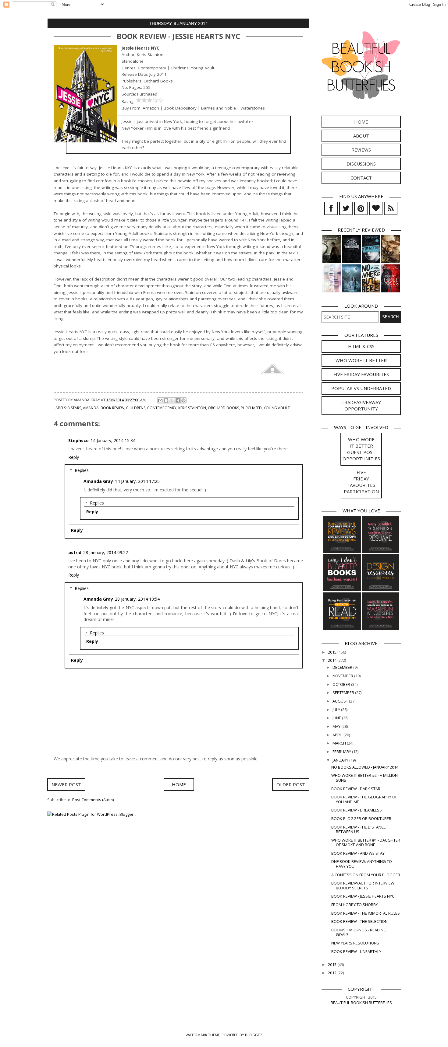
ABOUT (361, 136)
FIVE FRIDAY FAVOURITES (361, 374)
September (343, 692)
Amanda (91, 407)
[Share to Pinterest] (183, 400)
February (342, 751)
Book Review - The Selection (359, 921)
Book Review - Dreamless (356, 810)
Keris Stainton (192, 407)
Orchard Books (223, 407)
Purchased (251, 407)
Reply (73, 457)
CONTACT (361, 178)
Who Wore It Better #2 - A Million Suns (364, 778)
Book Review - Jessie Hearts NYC (362, 896)
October (341, 684)
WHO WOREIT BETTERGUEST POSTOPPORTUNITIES (361, 449)
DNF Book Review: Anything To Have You (361, 864)
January (340, 760)
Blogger (253, 1035)
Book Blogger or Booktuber (361, 818)
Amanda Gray (98, 481)
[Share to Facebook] (178, 400)
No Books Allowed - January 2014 (364, 767)
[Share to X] (172, 400)
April (337, 735)
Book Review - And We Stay (358, 853)
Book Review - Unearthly (356, 951)
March (339, 743)
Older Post (290, 784)
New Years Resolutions (355, 943)
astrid (74, 552)
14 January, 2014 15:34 (113, 440)
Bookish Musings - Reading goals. (358, 932)
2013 (332, 964)
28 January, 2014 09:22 (105, 552)
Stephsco (78, 440)
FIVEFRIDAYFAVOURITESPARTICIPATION (361, 481)
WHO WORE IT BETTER (361, 360)
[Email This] (160, 400)
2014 (332, 660)
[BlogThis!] (166, 400)
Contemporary (161, 407)
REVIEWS (361, 150)
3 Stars (74, 407)
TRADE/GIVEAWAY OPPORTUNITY (361, 405)
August (340, 701)
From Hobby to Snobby (354, 904)
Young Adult (277, 407)
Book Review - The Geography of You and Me (364, 799)
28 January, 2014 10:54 (137, 599)
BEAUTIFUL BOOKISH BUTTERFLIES (361, 1002)
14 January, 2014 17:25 (137, 481)
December (342, 667)
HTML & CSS (361, 346)
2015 (332, 652)
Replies (82, 470)
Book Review (112, 407)
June (337, 718)
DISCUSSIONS (361, 164)
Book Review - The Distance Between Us (358, 829)
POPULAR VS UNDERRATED (361, 388)
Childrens (135, 407)
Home (179, 784)
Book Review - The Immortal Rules (365, 913)
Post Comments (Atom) (93, 799)
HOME (361, 122)
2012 (332, 972)
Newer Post (66, 784)
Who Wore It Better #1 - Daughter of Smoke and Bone (365, 842)
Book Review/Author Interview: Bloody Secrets (363, 885)
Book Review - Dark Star (355, 788)
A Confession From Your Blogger (365, 875)
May (336, 726)
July (336, 709)
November (343, 676)
